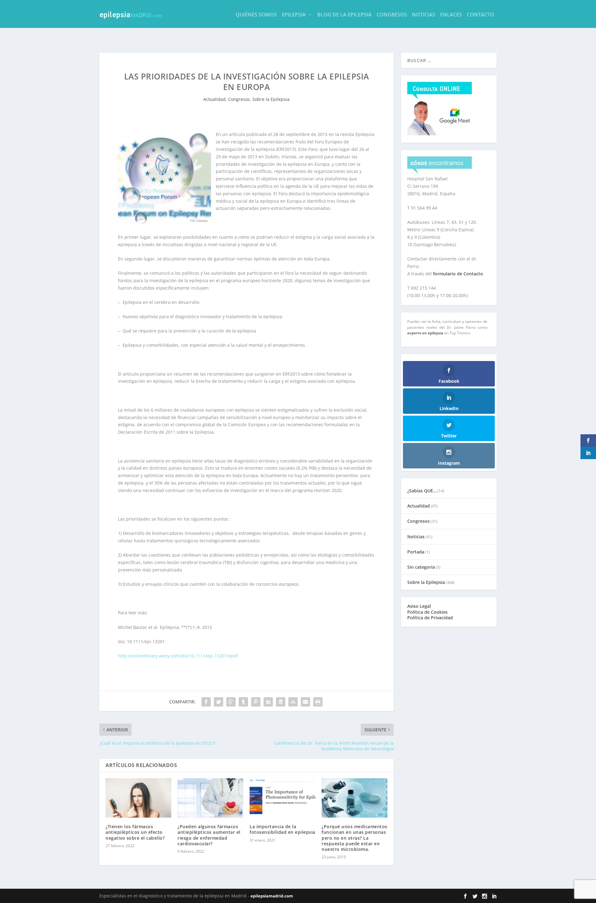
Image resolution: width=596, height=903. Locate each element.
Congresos (392, 15)
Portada (415, 552)
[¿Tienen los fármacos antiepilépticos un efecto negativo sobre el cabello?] (138, 798)
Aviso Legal (419, 606)
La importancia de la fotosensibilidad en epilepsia (282, 829)
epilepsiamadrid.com (272, 896)
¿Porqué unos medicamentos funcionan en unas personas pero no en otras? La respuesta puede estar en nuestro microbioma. (354, 838)
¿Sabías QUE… (421, 491)
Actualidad (214, 99)
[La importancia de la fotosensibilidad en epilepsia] (282, 798)
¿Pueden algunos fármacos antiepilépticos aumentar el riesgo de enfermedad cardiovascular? (209, 835)
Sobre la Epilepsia (271, 99)
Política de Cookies (427, 612)
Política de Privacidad (430, 618)
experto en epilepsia (425, 333)
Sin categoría (421, 567)
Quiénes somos (256, 15)
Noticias (423, 15)
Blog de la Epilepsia (344, 15)
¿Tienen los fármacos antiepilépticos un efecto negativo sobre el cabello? (135, 832)
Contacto (480, 15)
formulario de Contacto (458, 274)
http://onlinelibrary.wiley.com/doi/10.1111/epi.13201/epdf (178, 656)
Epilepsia (294, 15)
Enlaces (451, 15)
